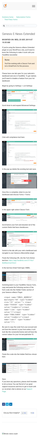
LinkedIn (10, 404)
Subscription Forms (23, 17)
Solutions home (7, 17)
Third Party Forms (10, 20)
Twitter (7, 404)
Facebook (3, 404)
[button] (33, 6)
